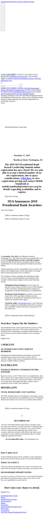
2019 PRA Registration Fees (15, 90)
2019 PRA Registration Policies (23, 78)
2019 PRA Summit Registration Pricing (13, 512)
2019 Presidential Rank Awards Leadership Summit (17, 2)
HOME (3, 74)
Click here (26, 178)
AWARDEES (13, 76)
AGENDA (9, 78)
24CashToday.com (24, 303)
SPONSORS (23, 76)
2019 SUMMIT (11, 88)
